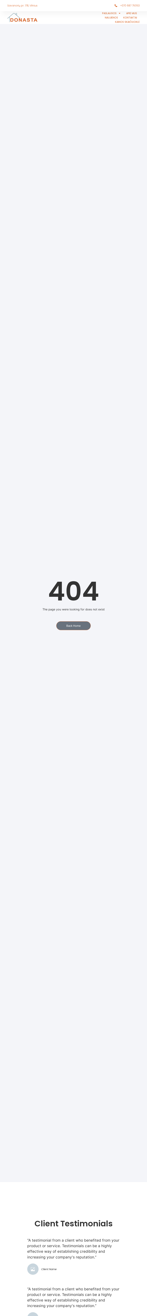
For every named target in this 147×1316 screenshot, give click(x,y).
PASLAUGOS (109, 13)
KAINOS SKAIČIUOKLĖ (127, 22)
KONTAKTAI (130, 17)
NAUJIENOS (111, 17)
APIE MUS (131, 13)
